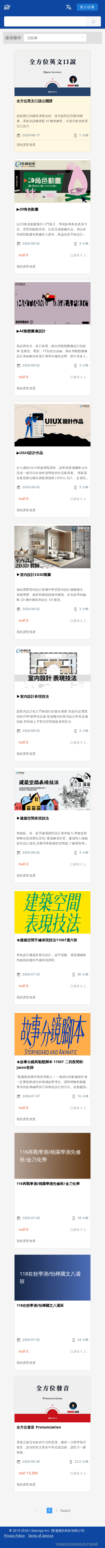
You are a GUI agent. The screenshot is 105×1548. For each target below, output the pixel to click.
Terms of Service (40, 1536)
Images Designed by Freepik (77, 1544)
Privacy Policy (14, 1536)
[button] (68, 7)
